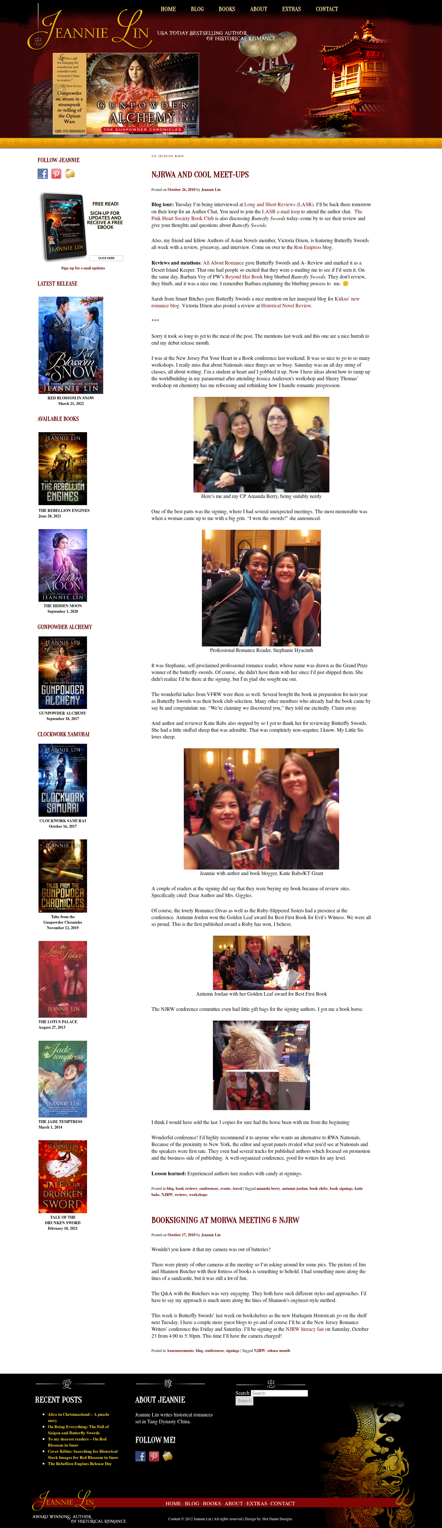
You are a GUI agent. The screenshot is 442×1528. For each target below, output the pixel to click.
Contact (327, 9)
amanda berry (268, 1188)
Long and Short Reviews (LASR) (279, 204)
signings (232, 1350)
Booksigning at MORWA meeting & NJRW (225, 1220)
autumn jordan (295, 1188)
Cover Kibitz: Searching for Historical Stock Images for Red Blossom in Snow (83, 1454)
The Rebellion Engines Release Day (80, 1463)
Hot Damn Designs (277, 1518)
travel (237, 1188)
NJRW (167, 1194)
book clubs (319, 1188)
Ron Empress (307, 246)
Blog (197, 9)
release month (278, 1350)
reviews (181, 1194)
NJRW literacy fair (305, 1328)
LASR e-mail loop (281, 211)
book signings (341, 1188)
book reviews (186, 1188)
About (258, 9)
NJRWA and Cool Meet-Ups (200, 175)
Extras (291, 9)
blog (170, 1188)
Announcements (180, 1350)
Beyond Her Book (244, 276)
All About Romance (223, 262)
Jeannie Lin (211, 189)
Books (227, 9)
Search (242, 1392)
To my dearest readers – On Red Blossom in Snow (77, 1442)
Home (168, 9)
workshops (198, 1194)
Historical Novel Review (286, 305)
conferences (208, 1188)
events (225, 1188)
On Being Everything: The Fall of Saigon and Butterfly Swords (78, 1429)
